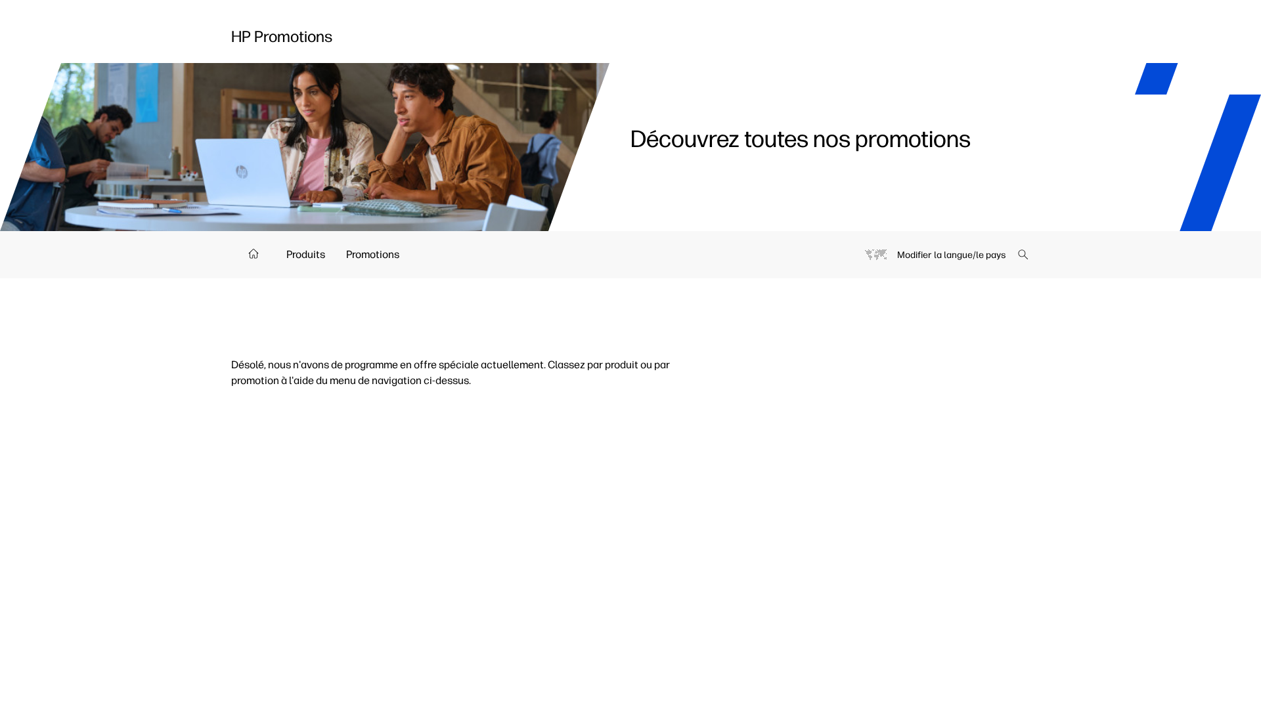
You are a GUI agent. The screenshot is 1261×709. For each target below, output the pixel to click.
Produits (305, 254)
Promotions (372, 254)
